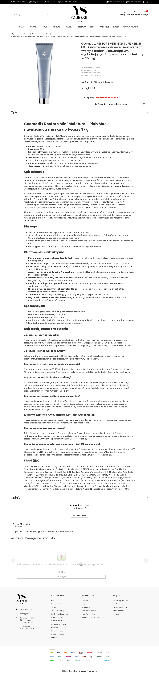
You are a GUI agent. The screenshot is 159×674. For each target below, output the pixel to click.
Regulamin (117, 604)
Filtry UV (54, 638)
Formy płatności (119, 611)
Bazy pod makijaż (57, 617)
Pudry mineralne (57, 621)
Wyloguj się (86, 607)
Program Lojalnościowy (90, 617)
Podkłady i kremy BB (58, 624)
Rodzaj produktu (44, 34)
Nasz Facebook (88, 614)
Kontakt (85, 600)
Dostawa (116, 614)
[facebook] (143, 2)
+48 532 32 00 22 (19, 2)
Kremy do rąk (56, 604)
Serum (53, 607)
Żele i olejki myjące (58, 611)
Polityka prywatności (120, 600)
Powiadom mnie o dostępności (112, 104)
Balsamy (54, 627)
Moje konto (86, 604)
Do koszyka (61, 577)
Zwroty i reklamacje (120, 607)
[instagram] (147, 2)
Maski (54, 34)
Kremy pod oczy (57, 631)
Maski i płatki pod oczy (59, 614)
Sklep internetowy (78, 671)
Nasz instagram (88, 611)
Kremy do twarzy (57, 634)
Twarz (34, 34)
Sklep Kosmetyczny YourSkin (20, 34)
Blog (52, 600)
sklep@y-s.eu (36, 2)
